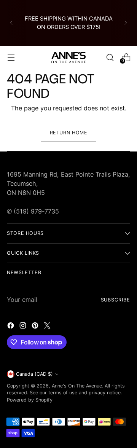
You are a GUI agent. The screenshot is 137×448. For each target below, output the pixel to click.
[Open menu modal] (11, 57)
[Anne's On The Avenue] (68, 57)
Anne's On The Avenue (77, 386)
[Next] (125, 23)
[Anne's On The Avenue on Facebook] (11, 327)
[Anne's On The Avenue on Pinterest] (35, 327)
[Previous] (11, 23)
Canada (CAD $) (34, 374)
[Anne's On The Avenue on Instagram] (23, 327)
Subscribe (115, 300)
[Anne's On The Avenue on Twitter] (48, 327)
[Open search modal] (110, 57)
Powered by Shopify (30, 400)
